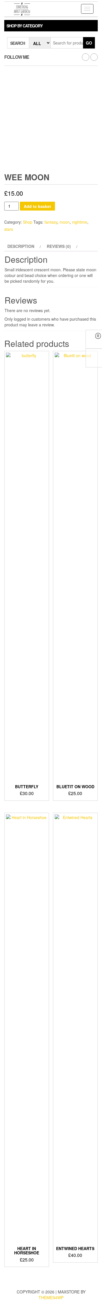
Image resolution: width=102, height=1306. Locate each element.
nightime (79, 222)
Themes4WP (51, 1297)
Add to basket (37, 206)
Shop (27, 222)
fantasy (50, 222)
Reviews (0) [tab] (59, 246)
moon (65, 222)
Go (89, 43)
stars (8, 229)
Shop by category (24, 26)
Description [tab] (20, 246)
